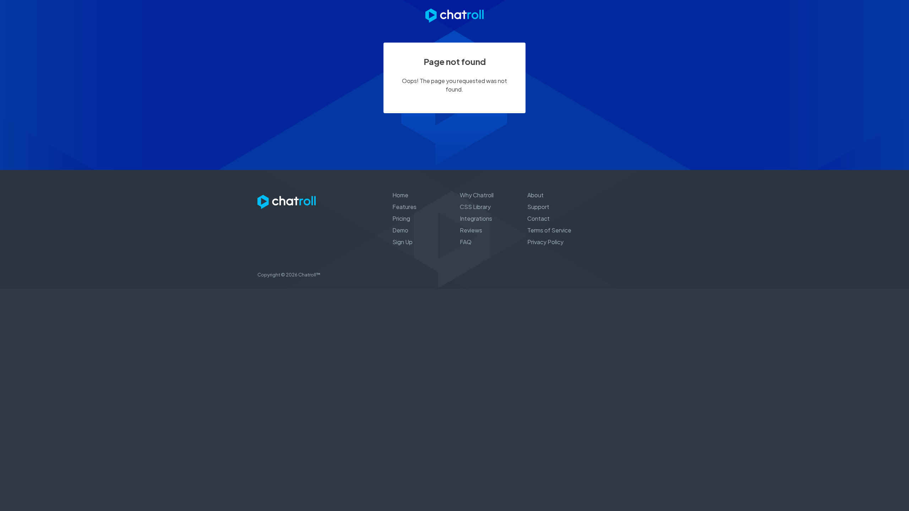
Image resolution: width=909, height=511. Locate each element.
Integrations (476, 218)
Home (400, 195)
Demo (400, 230)
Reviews (471, 230)
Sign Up (402, 242)
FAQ (466, 242)
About (535, 195)
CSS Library (475, 206)
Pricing (401, 218)
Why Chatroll (477, 195)
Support (538, 206)
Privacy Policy (545, 242)
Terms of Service (549, 230)
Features (404, 206)
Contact (538, 218)
